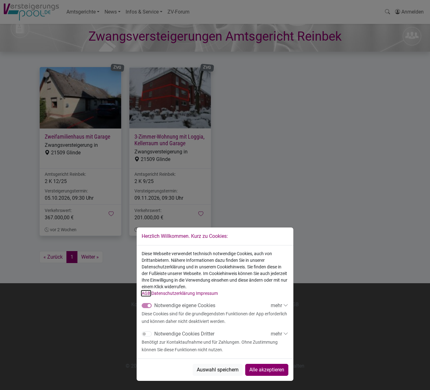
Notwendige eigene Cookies (184, 305)
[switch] (147, 333)
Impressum (207, 293)
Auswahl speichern (218, 370)
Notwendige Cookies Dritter (184, 334)
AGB (146, 293)
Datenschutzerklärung (173, 293)
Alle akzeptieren (266, 370)
